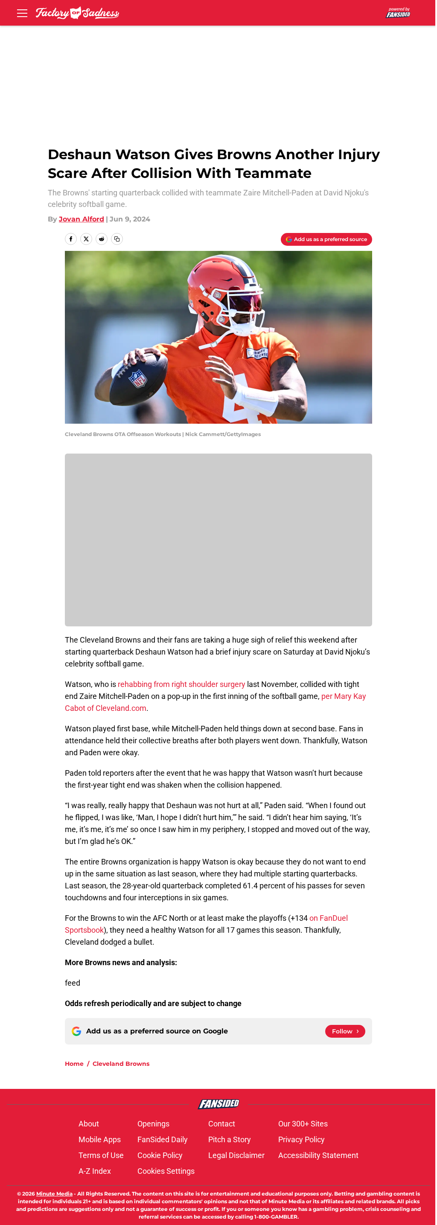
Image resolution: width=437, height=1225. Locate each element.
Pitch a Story (229, 1139)
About (89, 1123)
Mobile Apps (100, 1139)
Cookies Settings (166, 1171)
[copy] (117, 239)
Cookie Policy (160, 1155)
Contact (221, 1123)
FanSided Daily (162, 1139)
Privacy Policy (301, 1139)
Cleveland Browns (121, 1064)
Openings (153, 1123)
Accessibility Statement (318, 1155)
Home (74, 1064)
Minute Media (54, 1193)
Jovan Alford (81, 219)
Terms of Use (101, 1155)
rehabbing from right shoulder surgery (181, 684)
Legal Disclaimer (236, 1155)
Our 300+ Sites (303, 1123)
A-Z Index (95, 1171)
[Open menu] (22, 13)
